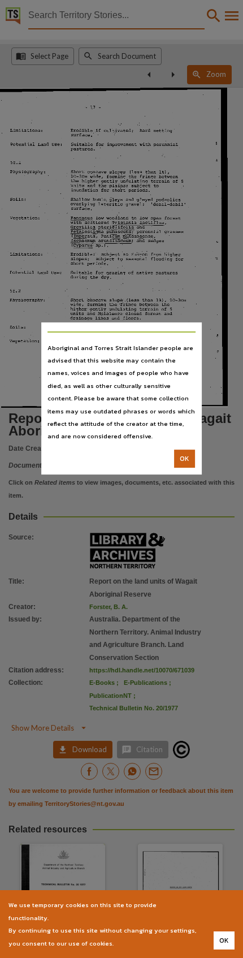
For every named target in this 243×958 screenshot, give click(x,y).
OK (184, 459)
